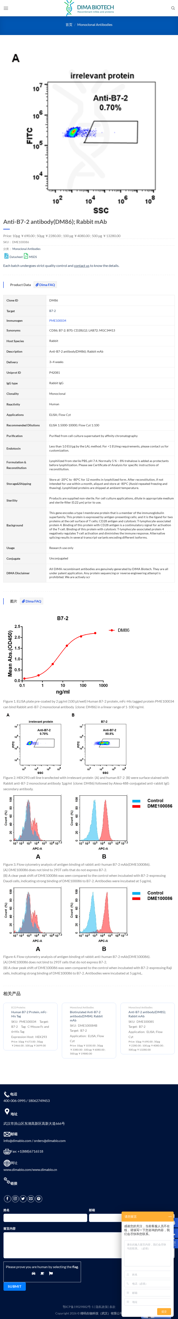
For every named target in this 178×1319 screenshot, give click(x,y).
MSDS (33, 257)
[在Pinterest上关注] (38, 1198)
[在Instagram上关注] (15, 1198)
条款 (112, 1307)
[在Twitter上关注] (23, 1198)
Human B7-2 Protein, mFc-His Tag (29, 1014)
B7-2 (52, 311)
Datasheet (16, 257)
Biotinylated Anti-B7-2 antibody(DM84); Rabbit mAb (86, 1016)
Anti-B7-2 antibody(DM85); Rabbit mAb (147, 1014)
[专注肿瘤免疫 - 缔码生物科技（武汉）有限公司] (89, 8)
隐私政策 (102, 1307)
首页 (69, 24)
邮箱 (92, 1210)
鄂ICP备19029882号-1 (78, 1307)
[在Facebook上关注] (7, 1198)
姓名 (6, 1210)
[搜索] (173, 8)
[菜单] (5, 8)
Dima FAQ (47, 285)
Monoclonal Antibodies (94, 24)
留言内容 (9, 1228)
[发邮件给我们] (31, 1198)
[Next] (174, 1032)
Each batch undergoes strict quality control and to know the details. (61, 265)
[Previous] (3, 1032)
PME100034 (57, 320)
